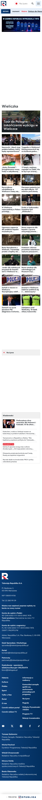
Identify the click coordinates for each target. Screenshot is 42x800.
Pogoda (25, 703)
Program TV (27, 714)
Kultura (5, 682)
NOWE (6, 11)
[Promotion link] (21, 24)
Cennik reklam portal (10, 707)
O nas (4, 703)
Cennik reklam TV (9, 712)
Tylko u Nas (7, 695)
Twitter (12, 726)
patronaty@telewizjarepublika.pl (15, 660)
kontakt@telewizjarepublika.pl (14, 653)
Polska (4, 686)
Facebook (30, 726)
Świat (4, 699)
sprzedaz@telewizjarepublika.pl (15, 645)
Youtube (3, 726)
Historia (5, 678)
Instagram (21, 726)
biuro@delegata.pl (9, 670)
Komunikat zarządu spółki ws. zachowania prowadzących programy (30, 689)
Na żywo (23, 3)
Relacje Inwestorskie (31, 718)
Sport (4, 690)
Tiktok (39, 726)
